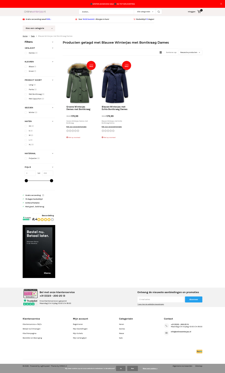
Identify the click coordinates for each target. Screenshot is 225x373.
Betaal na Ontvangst (31, 329)
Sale (121, 338)
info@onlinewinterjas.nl (181, 332)
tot (38, 173)
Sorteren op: (171, 52)
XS (31, 126)
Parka (33, 89)
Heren (121, 324)
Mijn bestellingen (80, 329)
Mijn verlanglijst (80, 338)
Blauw (32, 66)
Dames (33, 53)
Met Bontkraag (36, 94)
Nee (132, 368)
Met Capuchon (36, 99)
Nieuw (121, 333)
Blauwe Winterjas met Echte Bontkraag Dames (114, 107)
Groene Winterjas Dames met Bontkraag (78, 107)
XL (31, 144)
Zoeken (159, 11)
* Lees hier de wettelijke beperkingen (150, 304)
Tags (33, 36)
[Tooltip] (43, 195)
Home (25, 36)
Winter (33, 112)
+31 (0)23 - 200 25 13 (180, 324)
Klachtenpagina (29, 333)
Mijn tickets (78, 333)
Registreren (78, 324)
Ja (121, 368)
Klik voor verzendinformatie (76, 127)
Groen (32, 71)
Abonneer (193, 299)
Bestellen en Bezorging (32, 338)
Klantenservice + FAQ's (32, 324)
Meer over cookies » (150, 368)
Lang (32, 85)
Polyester (34, 158)
